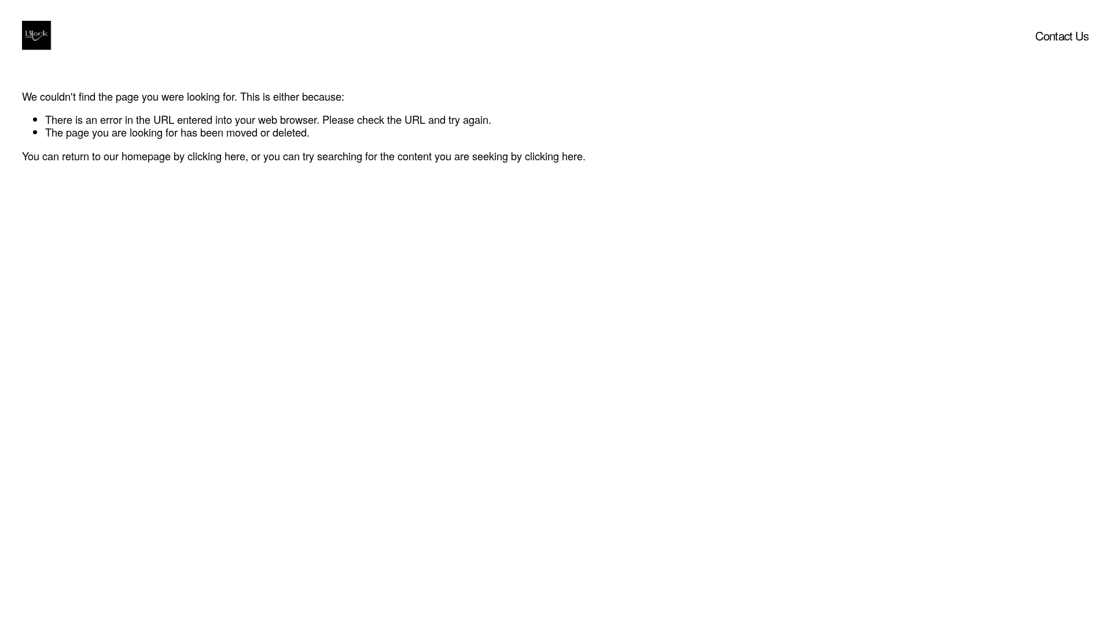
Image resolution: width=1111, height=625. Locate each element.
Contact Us (1062, 35)
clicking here (216, 155)
